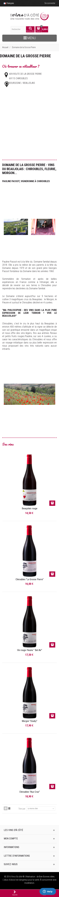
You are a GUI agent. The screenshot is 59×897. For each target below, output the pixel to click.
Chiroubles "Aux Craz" (29, 791)
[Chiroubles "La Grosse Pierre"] (29, 551)
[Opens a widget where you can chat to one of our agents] (47, 891)
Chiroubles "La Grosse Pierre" (30, 579)
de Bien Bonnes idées (45, 876)
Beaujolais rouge (29, 508)
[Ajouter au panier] (52, 503)
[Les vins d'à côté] (29, 16)
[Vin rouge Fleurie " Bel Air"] (29, 621)
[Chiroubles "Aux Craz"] (29, 763)
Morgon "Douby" (29, 721)
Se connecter (49, 3)
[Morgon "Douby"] (29, 692)
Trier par (21, 808)
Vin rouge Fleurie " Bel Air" (29, 650)
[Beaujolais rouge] (29, 480)
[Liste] (9, 808)
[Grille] (5, 808)
